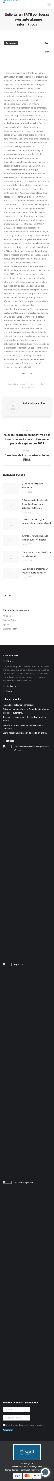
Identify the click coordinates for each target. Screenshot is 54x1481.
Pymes (6, 624)
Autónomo (8, 616)
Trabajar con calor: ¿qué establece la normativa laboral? (36, 521)
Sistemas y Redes (34, 1467)
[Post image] (11, 488)
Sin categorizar (10, 629)
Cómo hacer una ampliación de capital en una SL (36, 554)
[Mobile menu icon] (49, 4)
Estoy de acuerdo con (24, 1425)
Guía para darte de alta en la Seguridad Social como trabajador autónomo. (35, 504)
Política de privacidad (34, 1425)
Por (37, 384)
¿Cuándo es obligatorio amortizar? (32, 485)
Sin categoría (11, 43)
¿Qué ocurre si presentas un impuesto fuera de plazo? (35, 571)
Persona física (9, 620)
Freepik (27, 1470)
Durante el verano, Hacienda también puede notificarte (35, 538)
